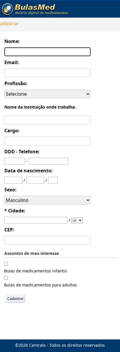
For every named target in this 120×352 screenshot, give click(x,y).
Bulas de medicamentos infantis (35, 271)
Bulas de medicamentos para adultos (40, 285)
